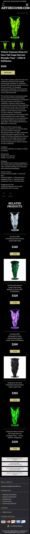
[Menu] (3, 4)
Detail (15, 254)
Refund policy (6, 499)
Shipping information (9, 494)
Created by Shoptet (16, 526)
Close (14, 190)
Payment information (9, 497)
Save (10, 190)
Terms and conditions (9, 503)
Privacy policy (7, 501)
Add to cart (8, 72)
